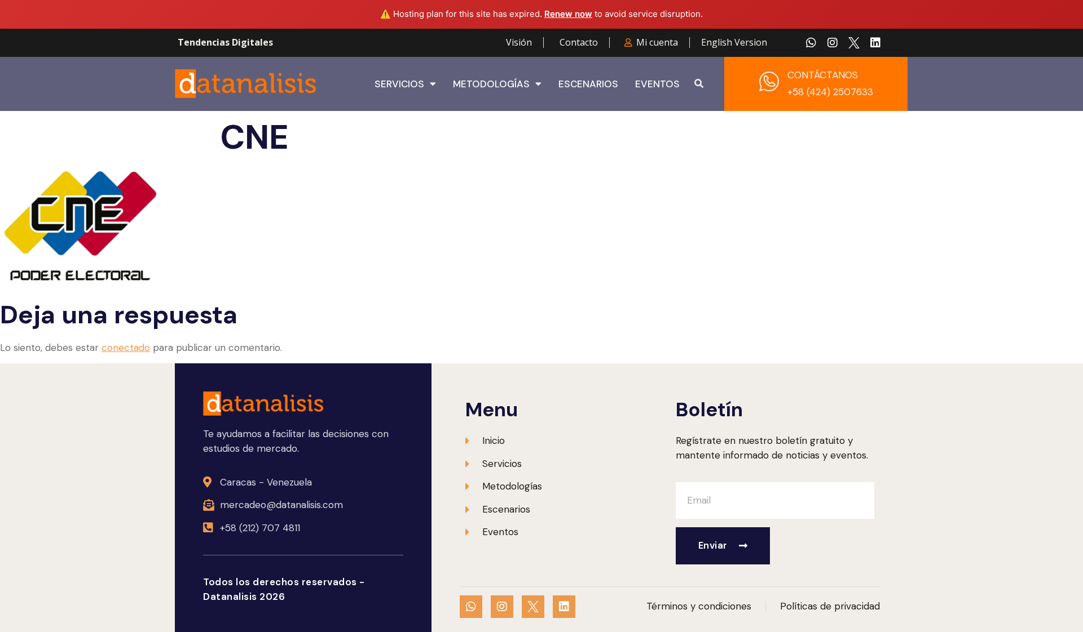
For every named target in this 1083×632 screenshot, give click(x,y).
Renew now (568, 13)
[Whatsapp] (811, 42)
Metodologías (491, 84)
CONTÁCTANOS (822, 75)
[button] (699, 84)
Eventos (657, 84)
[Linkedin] (875, 42)
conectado (126, 347)
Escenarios (588, 84)
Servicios (399, 84)
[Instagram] (832, 42)
